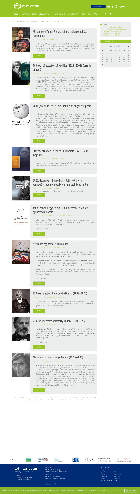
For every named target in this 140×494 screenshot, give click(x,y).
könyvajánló (69, 216)
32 (90, 398)
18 (51, 398)
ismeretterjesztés (54, 110)
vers (61, 361)
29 (81, 398)
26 (73, 398)
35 (27, 400)
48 (63, 400)
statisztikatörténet (108, 31)
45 (55, 400)
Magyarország (112, 30)
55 (82, 400)
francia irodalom (61, 297)
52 (74, 400)
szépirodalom (53, 159)
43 (49, 400)
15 (43, 398)
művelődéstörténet (122, 30)
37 (33, 400)
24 (67, 398)
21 (59, 398)
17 (48, 398)
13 (37, 398)
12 (34, 398)
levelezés (62, 216)
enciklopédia (64, 110)
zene (50, 39)
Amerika (120, 33)
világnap (51, 248)
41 (44, 400)
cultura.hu (43, 342)
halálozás (52, 188)
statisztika (57, 248)
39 (38, 400)
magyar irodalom (57, 39)
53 (77, 400)
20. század (63, 73)
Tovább (39, 55)
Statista (43, 278)
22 (62, 398)
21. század (124, 31)
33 (92, 398)
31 (87, 398)
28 (79, 398)
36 (30, 400)
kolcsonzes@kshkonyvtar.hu (57, 478)
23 (65, 398)
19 (54, 398)
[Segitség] (129, 7)
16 (45, 398)
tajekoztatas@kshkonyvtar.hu (58, 471)
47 (60, 400)
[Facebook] (112, 7)
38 (35, 400)
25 (70, 398)
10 (29, 398)
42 (46, 400)
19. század (63, 325)
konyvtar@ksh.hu (26, 479)
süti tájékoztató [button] (104, 490)
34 (95, 398)
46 (57, 400)
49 (66, 400)
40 (41, 400)
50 (68, 400)
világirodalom (115, 28)
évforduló (45, 39)
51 (71, 400)
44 (52, 400)
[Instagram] (116, 7)
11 (32, 398)
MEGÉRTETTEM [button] (131, 490)
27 (76, 398)
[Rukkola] (122, 7)
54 (79, 400)
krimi (57, 188)
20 (56, 398)
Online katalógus (98, 7)
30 (84, 398)
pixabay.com (44, 229)
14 (40, 398)
